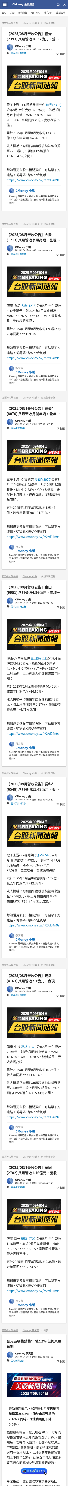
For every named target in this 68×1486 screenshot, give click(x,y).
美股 (12, 12)
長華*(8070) (42, 479)
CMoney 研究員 (31, 1330)
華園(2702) (29, 1238)
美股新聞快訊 (17, 1360)
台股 (4, 12)
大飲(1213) (29, 305)
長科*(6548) (42, 855)
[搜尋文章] (58, 4)
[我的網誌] (64, 4)
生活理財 (60, 12)
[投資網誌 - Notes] (23, 5)
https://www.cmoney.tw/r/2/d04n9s (33, 180)
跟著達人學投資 (10, 23)
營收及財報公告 (18, 53)
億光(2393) (53, 104)
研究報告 (22, 12)
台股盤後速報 (48, 23)
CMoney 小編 (30, 23)
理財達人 (35, 12)
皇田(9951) (38, 658)
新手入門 (48, 12)
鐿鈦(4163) (29, 1046)
